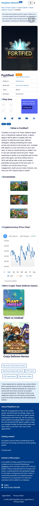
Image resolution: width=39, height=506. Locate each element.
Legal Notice (6, 496)
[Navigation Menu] (30, 2)
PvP (8, 124)
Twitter (6, 485)
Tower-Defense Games (23, 77)
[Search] (34, 3)
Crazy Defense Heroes (16, 356)
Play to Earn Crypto (8, 8)
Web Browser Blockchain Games (13, 371)
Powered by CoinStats (11, 281)
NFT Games (30, 371)
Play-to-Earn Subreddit (12, 487)
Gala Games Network (22, 85)
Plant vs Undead (13, 317)
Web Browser (20, 81)
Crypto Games (22, 8)
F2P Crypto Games (10, 376)
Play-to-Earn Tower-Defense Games (14, 365)
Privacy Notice (18, 496)
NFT (3, 124)
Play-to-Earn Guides (25, 376)
